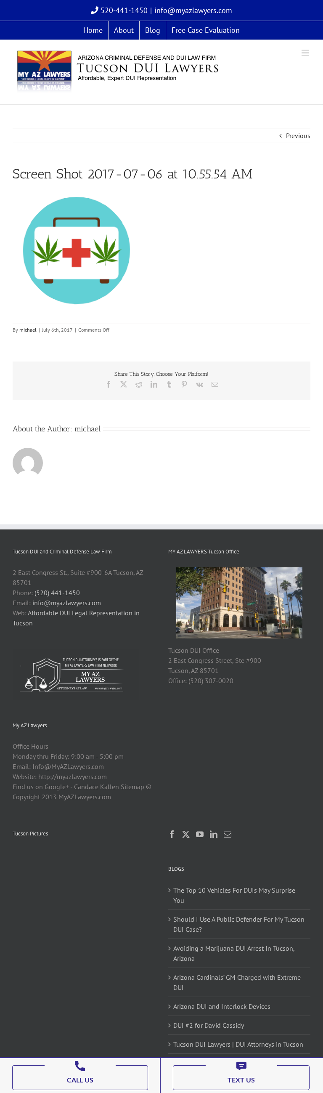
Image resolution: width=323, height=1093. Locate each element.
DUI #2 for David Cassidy (208, 1025)
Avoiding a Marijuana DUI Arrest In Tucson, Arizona (233, 953)
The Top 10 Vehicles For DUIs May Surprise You (234, 895)
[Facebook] (172, 834)
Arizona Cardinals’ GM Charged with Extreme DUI (237, 982)
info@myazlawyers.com (193, 10)
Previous (298, 135)
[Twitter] (186, 834)
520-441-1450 (123, 10)
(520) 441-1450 (57, 592)
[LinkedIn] (213, 834)
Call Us (80, 1080)
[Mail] (227, 834)
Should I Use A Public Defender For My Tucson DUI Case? (238, 924)
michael (28, 330)
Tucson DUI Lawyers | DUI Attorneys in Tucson (238, 1044)
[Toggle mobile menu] (306, 52)
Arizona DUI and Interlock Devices (221, 1006)
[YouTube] (200, 834)
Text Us (241, 1080)
